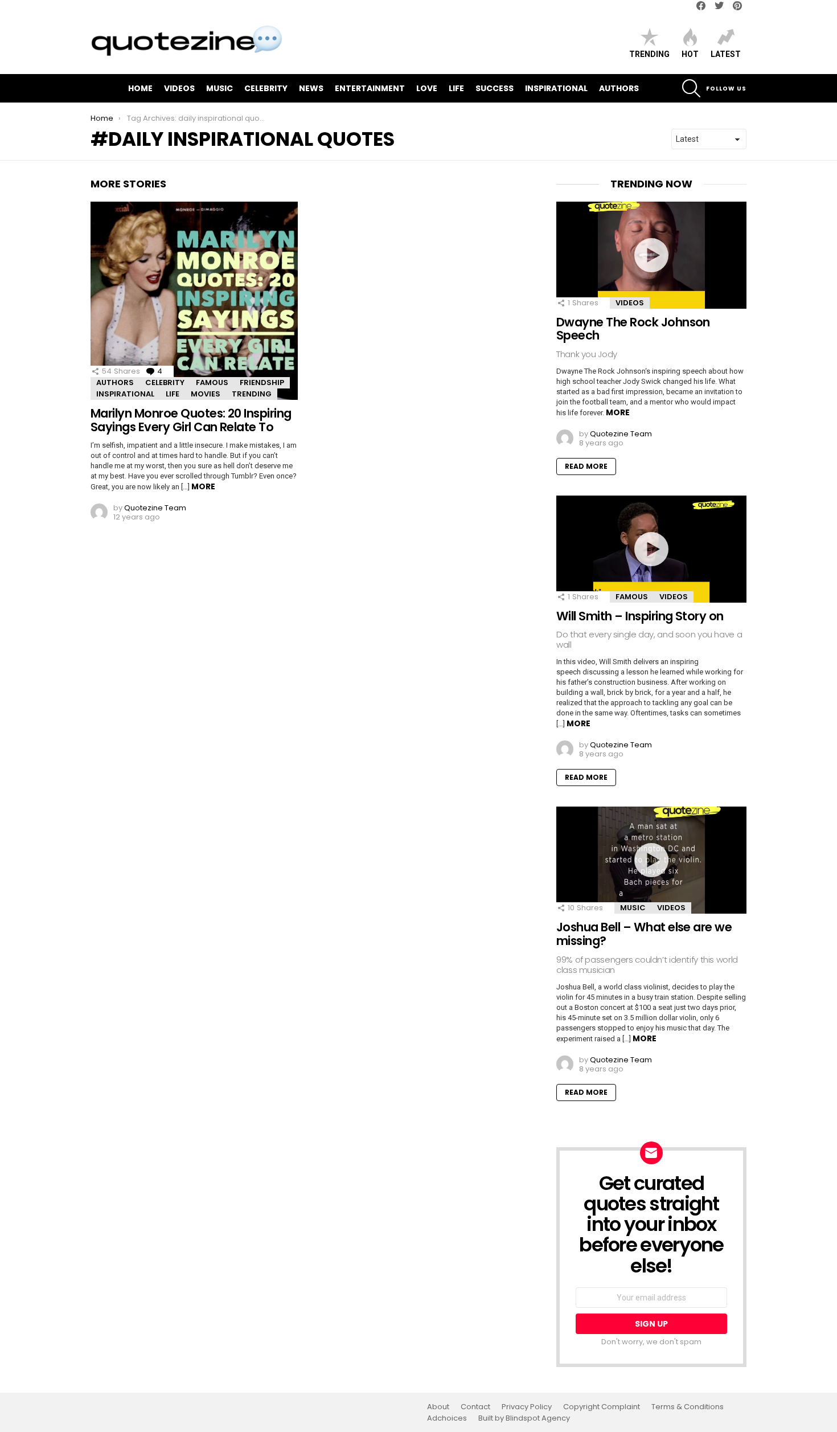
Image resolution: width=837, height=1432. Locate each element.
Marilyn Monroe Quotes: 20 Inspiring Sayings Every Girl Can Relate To (191, 420)
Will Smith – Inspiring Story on (640, 616)
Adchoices (447, 1418)
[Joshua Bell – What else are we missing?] (651, 860)
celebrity (266, 88)
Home (140, 88)
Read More (586, 466)
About (438, 1406)
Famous (212, 382)
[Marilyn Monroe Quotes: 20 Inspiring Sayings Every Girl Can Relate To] (194, 301)
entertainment (370, 88)
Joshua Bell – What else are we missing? (644, 934)
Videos (179, 88)
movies (205, 393)
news (311, 88)
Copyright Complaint (601, 1406)
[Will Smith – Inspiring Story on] (651, 549)
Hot (690, 54)
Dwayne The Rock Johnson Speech (633, 329)
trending (252, 393)
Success (494, 88)
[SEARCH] (691, 88)
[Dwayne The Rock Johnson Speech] (651, 255)
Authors (619, 88)
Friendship (262, 382)
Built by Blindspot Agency (524, 1418)
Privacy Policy (527, 1406)
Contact (475, 1406)
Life (456, 88)
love (426, 88)
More (203, 486)
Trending (649, 54)
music (219, 88)
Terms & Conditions (687, 1406)
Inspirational (556, 88)
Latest (726, 54)
